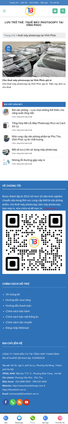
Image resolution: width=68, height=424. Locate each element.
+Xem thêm (49, 208)
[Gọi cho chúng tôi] (13, 402)
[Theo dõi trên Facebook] (6, 402)
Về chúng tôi (13, 294)
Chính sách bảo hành (18, 311)
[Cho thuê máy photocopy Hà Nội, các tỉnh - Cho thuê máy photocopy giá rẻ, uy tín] (30, 10)
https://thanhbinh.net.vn (14, 390)
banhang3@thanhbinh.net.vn (24, 394)
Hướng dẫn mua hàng (18, 300)
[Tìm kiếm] (62, 11)
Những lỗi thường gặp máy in (28, 160)
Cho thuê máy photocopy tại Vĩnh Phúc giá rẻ (27, 80)
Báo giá (44, 2)
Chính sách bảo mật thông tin (22, 316)
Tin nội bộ (54, 2)
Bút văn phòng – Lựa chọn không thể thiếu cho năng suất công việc (38, 111)
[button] (4, 11)
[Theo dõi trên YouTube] (26, 402)
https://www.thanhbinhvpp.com (27, 386)
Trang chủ (13, 2)
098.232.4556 (40, 381)
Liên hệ (24, 2)
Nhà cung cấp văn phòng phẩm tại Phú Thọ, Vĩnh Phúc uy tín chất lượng (36, 138)
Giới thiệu (33, 2)
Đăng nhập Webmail (17, 328)
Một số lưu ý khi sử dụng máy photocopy (34, 149)
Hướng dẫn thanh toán (18, 305)
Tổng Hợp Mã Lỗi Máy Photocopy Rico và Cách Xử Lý (38, 125)
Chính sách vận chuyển (19, 322)
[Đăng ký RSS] (19, 402)
